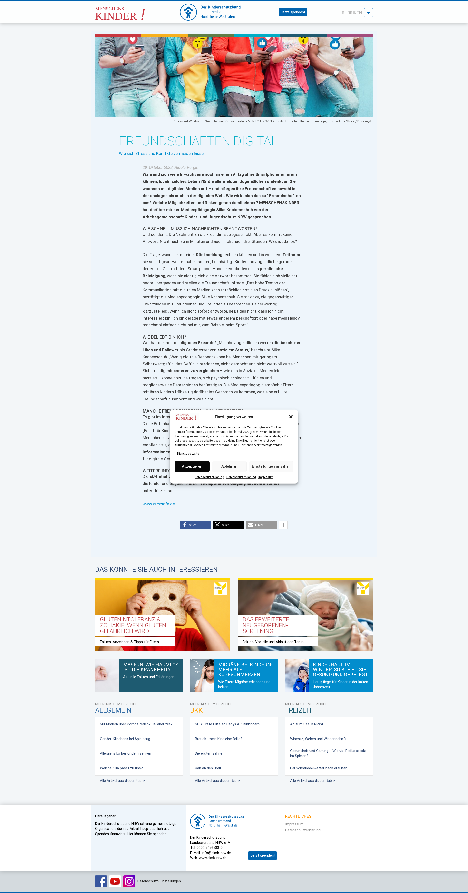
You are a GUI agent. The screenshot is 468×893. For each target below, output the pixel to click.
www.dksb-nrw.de (213, 858)
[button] (290, 416)
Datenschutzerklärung (209, 477)
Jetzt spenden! (293, 12)
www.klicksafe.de (159, 504)
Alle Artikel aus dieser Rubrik (122, 781)
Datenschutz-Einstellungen (159, 881)
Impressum (265, 477)
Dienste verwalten (189, 453)
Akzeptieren (192, 466)
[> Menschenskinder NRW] (133, 11)
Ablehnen (229, 466)
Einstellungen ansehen (271, 466)
